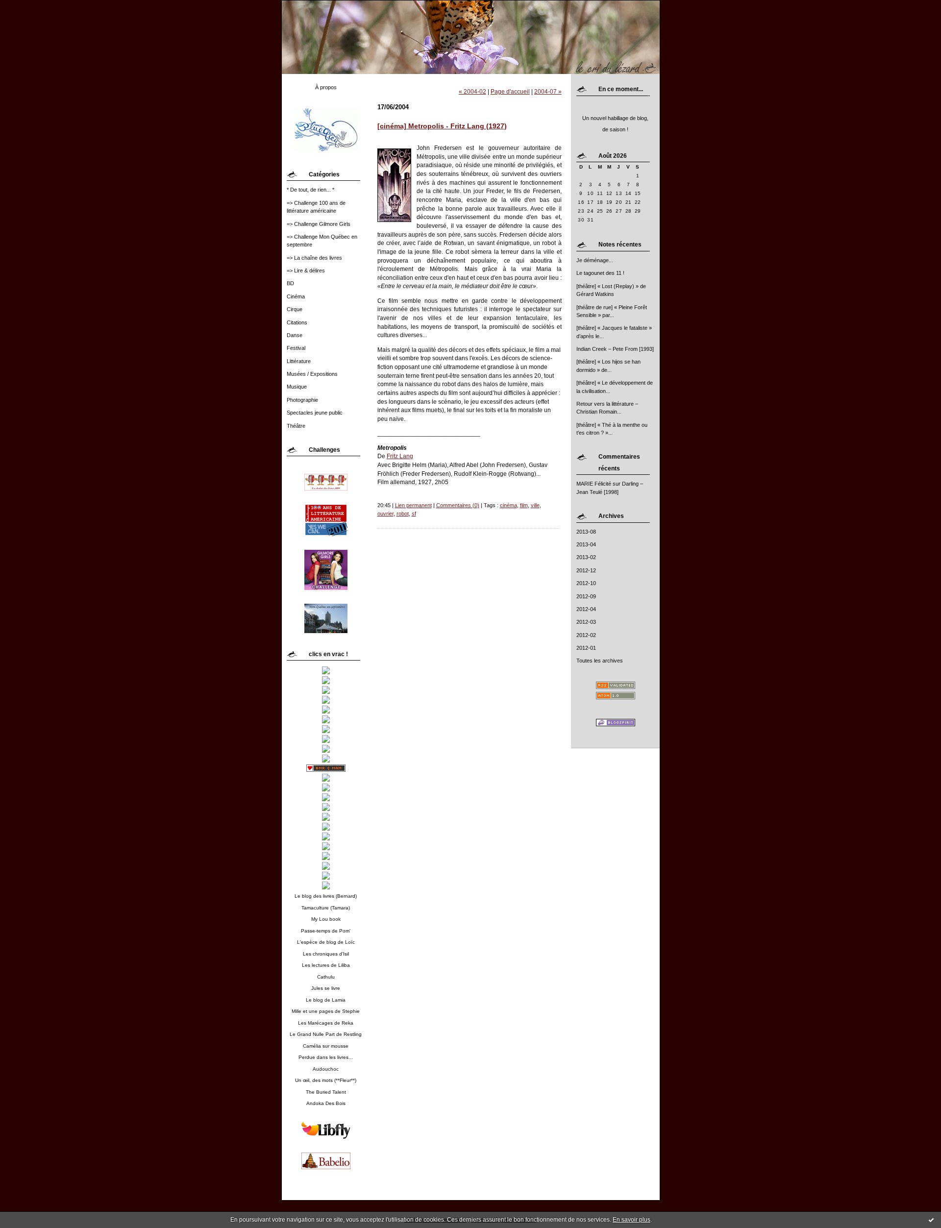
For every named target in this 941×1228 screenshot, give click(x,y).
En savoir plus (631, 1219)
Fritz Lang (400, 456)
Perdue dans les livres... (325, 1057)
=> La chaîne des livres (314, 258)
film (524, 505)
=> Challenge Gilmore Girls (318, 224)
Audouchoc (326, 1069)
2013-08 (586, 532)
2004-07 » (548, 91)
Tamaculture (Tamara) (325, 907)
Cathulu (326, 977)
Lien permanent (413, 505)
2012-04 (586, 609)
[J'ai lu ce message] (931, 1220)
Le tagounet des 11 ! (600, 273)
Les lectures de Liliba (326, 965)
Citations (297, 322)
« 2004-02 (472, 91)
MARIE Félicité (593, 484)
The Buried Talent (326, 1092)
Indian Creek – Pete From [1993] (615, 349)
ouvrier (385, 513)
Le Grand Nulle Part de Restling (326, 1034)
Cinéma (296, 296)
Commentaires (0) (457, 505)
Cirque (294, 309)
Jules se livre (325, 988)
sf (414, 513)
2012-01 (586, 648)
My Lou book (326, 919)
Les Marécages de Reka (325, 1023)
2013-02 (586, 557)
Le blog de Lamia (326, 1000)
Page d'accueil (510, 91)
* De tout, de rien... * (310, 190)
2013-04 (586, 544)
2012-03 (586, 622)
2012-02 (586, 635)
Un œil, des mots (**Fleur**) (325, 1080)
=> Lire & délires (306, 270)
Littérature (299, 361)
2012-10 (586, 583)
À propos (326, 87)
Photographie (302, 400)
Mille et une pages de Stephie (326, 1011)
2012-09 (586, 596)
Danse (294, 335)
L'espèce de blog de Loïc (326, 942)
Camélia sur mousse (325, 1046)
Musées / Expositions (312, 374)
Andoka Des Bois (326, 1103)
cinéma (508, 505)
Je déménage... (594, 260)
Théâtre (296, 426)
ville (535, 505)
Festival (296, 348)
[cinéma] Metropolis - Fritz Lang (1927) (442, 126)
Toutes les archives (599, 660)
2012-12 (586, 570)
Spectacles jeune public (315, 413)
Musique (297, 387)
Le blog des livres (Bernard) (326, 896)
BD (290, 283)
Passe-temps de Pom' (325, 930)
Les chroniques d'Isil (326, 954)
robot (402, 513)
